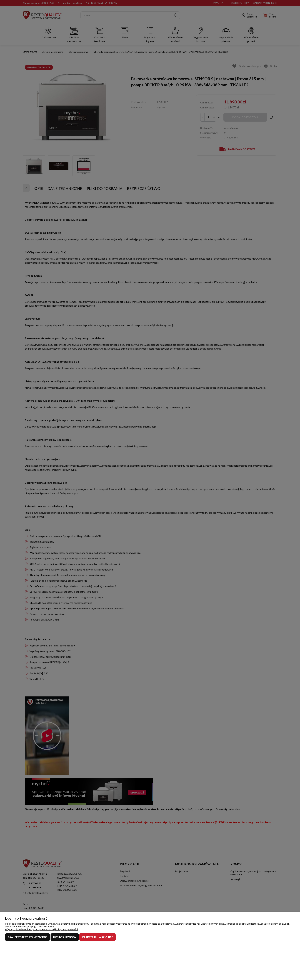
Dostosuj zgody (64, 937)
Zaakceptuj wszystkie (97, 937)
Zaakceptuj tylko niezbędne (27, 937)
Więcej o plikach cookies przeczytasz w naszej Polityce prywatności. (41, 929)
